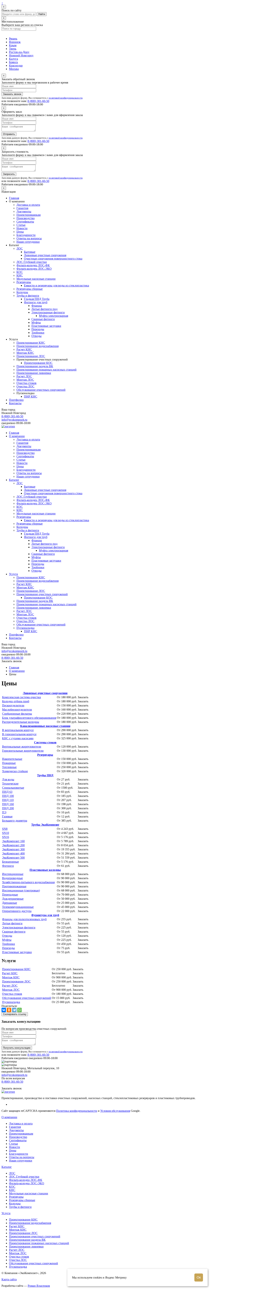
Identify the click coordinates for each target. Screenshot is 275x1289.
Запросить (9, 174)
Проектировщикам (28, 214)
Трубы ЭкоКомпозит (45, 824)
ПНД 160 (8, 804)
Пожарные (9, 763)
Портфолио (16, 399)
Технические (10, 783)
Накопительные (12, 758)
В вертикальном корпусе (18, 730)
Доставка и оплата (28, 204)
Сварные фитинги (43, 319)
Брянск (13, 62)
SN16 (5, 837)
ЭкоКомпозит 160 (13, 841)
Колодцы (22, 292)
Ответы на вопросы (29, 238)
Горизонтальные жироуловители (23, 750)
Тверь (12, 48)
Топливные (9, 767)
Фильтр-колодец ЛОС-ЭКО (34, 268)
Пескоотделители (13, 705)
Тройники (37, 332)
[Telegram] (14, 1010)
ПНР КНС (30, 396)
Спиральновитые (13, 787)
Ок (199, 1277)
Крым (12, 45)
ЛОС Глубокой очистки (31, 262)
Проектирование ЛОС (30, 356)
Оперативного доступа (16, 911)
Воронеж (15, 42)
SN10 (5, 832)
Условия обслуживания (115, 1110)
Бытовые (29, 251)
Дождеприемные (13, 898)
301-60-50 (38, 101)
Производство (25, 218)
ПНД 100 (8, 795)
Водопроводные (12, 878)
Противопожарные (14, 886)
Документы (23, 211)
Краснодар (16, 65)
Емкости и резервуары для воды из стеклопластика (56, 285)
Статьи (20, 225)
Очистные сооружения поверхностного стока (53, 258)
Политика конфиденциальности (76, 1110)
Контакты (15, 403)
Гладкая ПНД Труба (36, 299)
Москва (14, 68)
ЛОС (19, 248)
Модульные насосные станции (36, 278)
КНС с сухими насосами (17, 738)
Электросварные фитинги (48, 312)
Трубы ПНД (45, 775)
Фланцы (36, 305)
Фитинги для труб (35, 302)
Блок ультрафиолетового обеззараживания (29, 717)
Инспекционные (12, 874)
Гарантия (22, 208)
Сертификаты (25, 221)
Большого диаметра (14, 820)
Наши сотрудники (28, 241)
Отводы (36, 336)
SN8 (4, 828)
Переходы (37, 329)
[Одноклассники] (9, 1010)
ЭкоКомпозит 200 (13, 845)
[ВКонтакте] (3, 1010)
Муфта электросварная (53, 315)
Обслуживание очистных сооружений (40, 389)
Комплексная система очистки (21, 697)
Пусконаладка (25, 627)
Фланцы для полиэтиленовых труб (24, 919)
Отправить (9, 134)
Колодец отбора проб (15, 701)
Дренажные (9, 902)
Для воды (8, 779)
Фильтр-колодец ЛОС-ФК (33, 265)
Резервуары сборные (29, 288)
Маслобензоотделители (17, 709)
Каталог (14, 479)
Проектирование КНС (30, 342)
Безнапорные (10, 861)
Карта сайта (9, 1279)
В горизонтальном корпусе (19, 734)
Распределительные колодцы (20, 721)
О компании (17, 436)
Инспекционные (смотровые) (21, 890)
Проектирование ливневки (33, 373)
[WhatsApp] (19, 1010)
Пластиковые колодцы (45, 869)
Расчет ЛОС (24, 376)
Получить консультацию (16, 1047)
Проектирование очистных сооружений (42, 594)
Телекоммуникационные (18, 906)
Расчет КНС (24, 349)
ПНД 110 (8, 800)
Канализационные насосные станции (45, 726)
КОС (19, 272)
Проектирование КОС (38, 362)
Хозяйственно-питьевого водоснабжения (28, 882)
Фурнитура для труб (45, 915)
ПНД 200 (8, 808)
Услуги (13, 574)
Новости (22, 228)
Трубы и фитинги (27, 295)
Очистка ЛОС (25, 386)
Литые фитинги (12, 923)
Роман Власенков (39, 1285)
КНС (19, 275)
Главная (14, 198)
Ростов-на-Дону (19, 52)
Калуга (13, 58)
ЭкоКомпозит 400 (13, 853)
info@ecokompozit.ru (14, 419)
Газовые (7, 816)
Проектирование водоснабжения (37, 346)
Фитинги (8, 865)
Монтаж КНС (25, 352)
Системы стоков (45, 742)
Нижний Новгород (21, 55)
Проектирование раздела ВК (34, 366)
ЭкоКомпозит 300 (13, 849)
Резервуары (23, 282)
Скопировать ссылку (14, 1014)
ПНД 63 (7, 791)
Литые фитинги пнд (44, 309)
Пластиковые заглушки (46, 325)
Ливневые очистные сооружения (45, 255)
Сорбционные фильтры (17, 713)
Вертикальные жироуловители (21, 746)
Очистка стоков (26, 383)
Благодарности (26, 235)
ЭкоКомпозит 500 (13, 857)
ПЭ (4, 812)
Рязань (13, 38)
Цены (20, 231)
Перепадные (10, 894)
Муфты (36, 322)
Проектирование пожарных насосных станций (46, 369)
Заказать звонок (12, 94)
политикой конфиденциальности (65, 97)
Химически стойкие (15, 771)
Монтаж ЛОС (25, 379)
